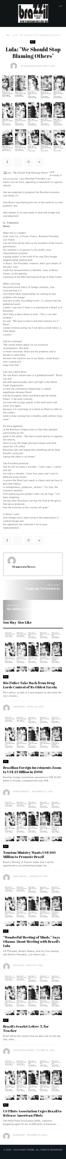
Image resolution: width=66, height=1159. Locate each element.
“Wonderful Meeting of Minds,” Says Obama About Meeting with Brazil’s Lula (31, 941)
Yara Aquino (20, 876)
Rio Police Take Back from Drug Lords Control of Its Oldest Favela (30, 685)
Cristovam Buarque (23, 1050)
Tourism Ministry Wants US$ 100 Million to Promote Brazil (29, 854)
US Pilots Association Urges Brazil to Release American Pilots (32, 1113)
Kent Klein (18, 965)
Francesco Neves (33, 66)
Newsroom (19, 707)
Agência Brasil (21, 791)
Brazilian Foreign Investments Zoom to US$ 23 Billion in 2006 (32, 769)
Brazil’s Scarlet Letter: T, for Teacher (26, 1028)
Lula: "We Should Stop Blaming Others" (36, 35)
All (8, 35)
